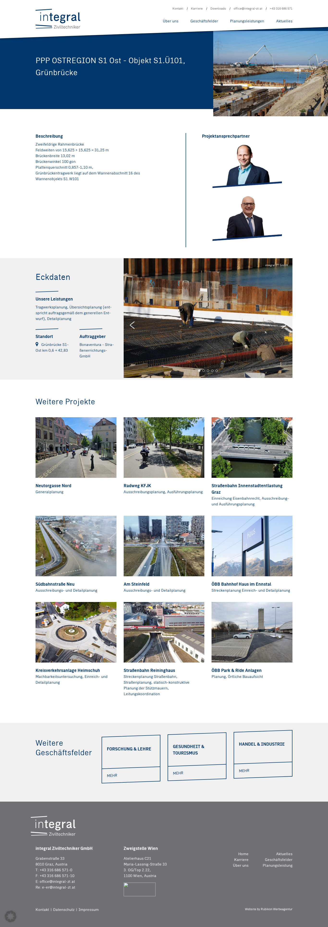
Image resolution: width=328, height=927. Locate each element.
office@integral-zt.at (248, 8)
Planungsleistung (277, 865)
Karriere (197, 8)
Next (284, 325)
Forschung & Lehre (155, 5)
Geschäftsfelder (204, 21)
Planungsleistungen (247, 21)
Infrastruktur (162, 4)
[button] (10, 916)
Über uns (170, 21)
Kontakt (177, 8)
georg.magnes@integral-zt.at (245, 227)
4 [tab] (212, 370)
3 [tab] (208, 370)
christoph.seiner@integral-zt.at (246, 178)
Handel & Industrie (110, 11)
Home (243, 854)
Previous (132, 325)
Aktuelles (284, 21)
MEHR (112, 775)
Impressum (88, 909)
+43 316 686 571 (281, 8)
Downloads (218, 8)
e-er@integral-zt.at (58, 887)
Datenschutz (64, 909)
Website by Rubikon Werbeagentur (268, 909)
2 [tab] (203, 370)
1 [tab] (199, 370)
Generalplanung (108, 11)
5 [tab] (216, 370)
